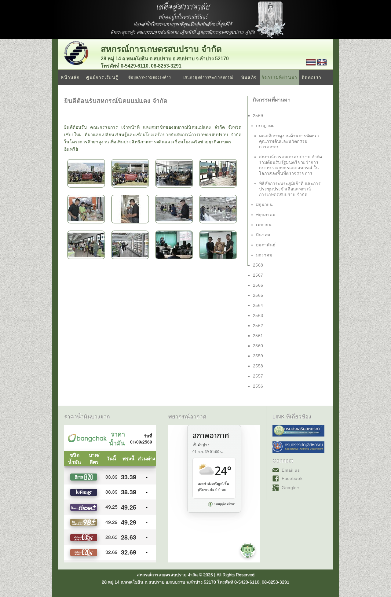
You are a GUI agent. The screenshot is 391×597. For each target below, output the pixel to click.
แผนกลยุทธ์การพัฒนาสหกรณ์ (207, 77)
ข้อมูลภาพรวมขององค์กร (149, 77)
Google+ (291, 487)
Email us (291, 470)
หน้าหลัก (70, 77)
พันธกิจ (249, 77)
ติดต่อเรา (311, 77)
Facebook (292, 478)
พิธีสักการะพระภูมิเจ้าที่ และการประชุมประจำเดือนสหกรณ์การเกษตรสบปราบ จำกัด (290, 189)
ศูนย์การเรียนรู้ (102, 77)
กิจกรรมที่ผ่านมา (279, 77)
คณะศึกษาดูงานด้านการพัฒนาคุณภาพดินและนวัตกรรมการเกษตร (289, 141)
